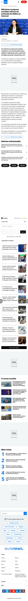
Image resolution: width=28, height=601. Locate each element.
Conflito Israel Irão (14, 523)
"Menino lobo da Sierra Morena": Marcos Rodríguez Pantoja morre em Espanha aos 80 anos (12, 146)
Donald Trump (18, 534)
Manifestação (9, 538)
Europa (5, 6)
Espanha (21, 526)
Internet (22, 165)
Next (2, 564)
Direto (24, 1)
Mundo (16, 557)
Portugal (13, 530)
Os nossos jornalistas (6, 574)
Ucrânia (10, 541)
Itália (5, 530)
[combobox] (14, 513)
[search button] (25, 513)
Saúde (16, 564)
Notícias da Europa (13, 6)
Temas (3, 554)
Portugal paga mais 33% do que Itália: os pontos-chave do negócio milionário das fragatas (11, 152)
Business (3, 561)
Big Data (5, 165)
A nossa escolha (8, 378)
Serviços (3, 581)
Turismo (20, 538)
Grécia (8, 534)
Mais (2, 585)
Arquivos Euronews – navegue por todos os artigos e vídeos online (20, 575)
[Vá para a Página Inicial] (5, 2)
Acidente (22, 530)
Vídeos (3, 570)
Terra (16, 561)
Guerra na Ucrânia (9, 526)
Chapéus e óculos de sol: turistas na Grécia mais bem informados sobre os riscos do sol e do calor (12, 159)
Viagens (3, 567)
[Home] (1, 6)
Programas (17, 570)
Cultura (18, 541)
